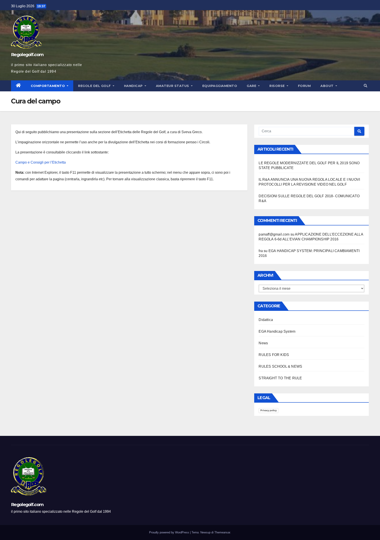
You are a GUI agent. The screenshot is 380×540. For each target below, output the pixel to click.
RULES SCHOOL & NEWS (280, 366)
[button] (365, 86)
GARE (252, 86)
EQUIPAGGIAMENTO (219, 86)
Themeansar (222, 532)
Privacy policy (268, 410)
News (263, 343)
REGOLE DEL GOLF (95, 86)
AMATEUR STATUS (173, 86)
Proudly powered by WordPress (169, 532)
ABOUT (327, 86)
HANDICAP (134, 86)
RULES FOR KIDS (274, 355)
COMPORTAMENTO (48, 86)
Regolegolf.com (27, 54)
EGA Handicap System (277, 331)
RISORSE (277, 86)
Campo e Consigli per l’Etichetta (40, 162)
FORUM (304, 86)
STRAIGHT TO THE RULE (280, 378)
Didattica (266, 320)
